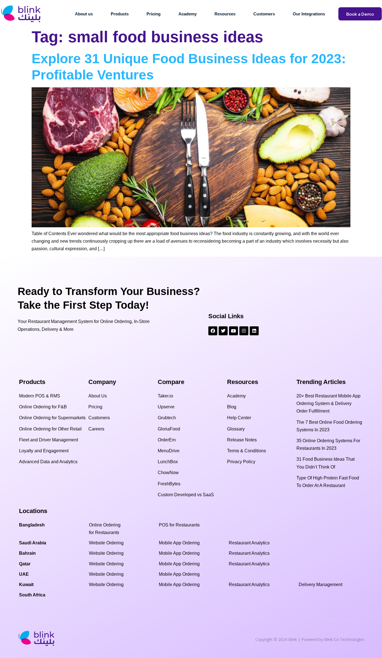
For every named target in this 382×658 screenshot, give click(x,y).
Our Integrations (309, 13)
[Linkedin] (254, 330)
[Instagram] (243, 330)
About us (84, 13)
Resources (224, 13)
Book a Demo (360, 14)
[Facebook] (212, 330)
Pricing (154, 13)
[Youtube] (233, 330)
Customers (264, 13)
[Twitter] (223, 330)
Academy (187, 13)
